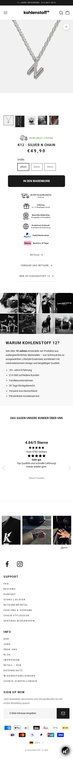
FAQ (6, 583)
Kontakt (10, 594)
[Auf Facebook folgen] (7, 564)
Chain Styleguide (17, 615)
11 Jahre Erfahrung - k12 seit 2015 (36, 3)
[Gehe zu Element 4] (42, 120)
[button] (4, 468)
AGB (6, 639)
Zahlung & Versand (18, 610)
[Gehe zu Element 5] (54, 120)
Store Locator (15, 599)
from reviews (36, 451)
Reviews (10, 589)
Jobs (7, 644)
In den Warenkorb (36, 181)
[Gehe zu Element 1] (8, 120)
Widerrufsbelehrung (19, 676)
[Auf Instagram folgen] (19, 564)
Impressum (12, 660)
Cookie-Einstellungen (20, 681)
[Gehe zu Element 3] (31, 120)
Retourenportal (16, 605)
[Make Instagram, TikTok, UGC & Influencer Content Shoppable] (65, 548)
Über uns (10, 649)
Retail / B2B (13, 665)
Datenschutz (13, 670)
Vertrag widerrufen (19, 621)
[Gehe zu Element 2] (20, 121)
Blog (7, 654)
